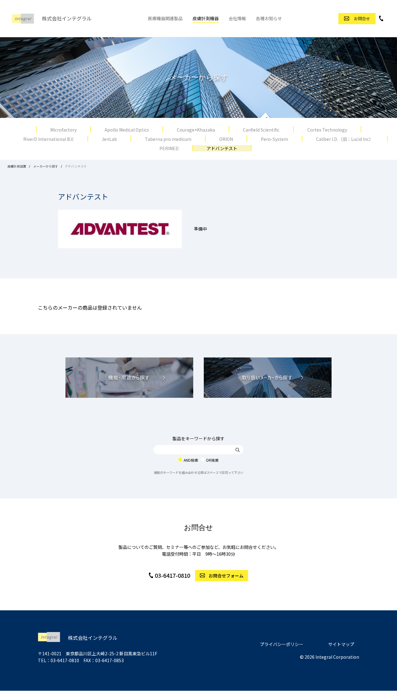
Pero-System (274, 139)
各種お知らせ (269, 18)
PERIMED (169, 148)
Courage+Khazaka (196, 130)
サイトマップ (341, 644)
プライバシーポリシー (281, 644)
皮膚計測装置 (16, 166)
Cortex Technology (327, 130)
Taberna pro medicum (168, 139)
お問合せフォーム (226, 575)
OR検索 (212, 460)
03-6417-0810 (172, 575)
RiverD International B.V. (48, 139)
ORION (226, 139)
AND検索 (191, 460)
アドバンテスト (222, 148)
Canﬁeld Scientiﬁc (261, 130)
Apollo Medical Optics (127, 130)
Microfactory (63, 130)
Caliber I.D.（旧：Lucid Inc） (344, 139)
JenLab (109, 139)
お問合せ (362, 18)
